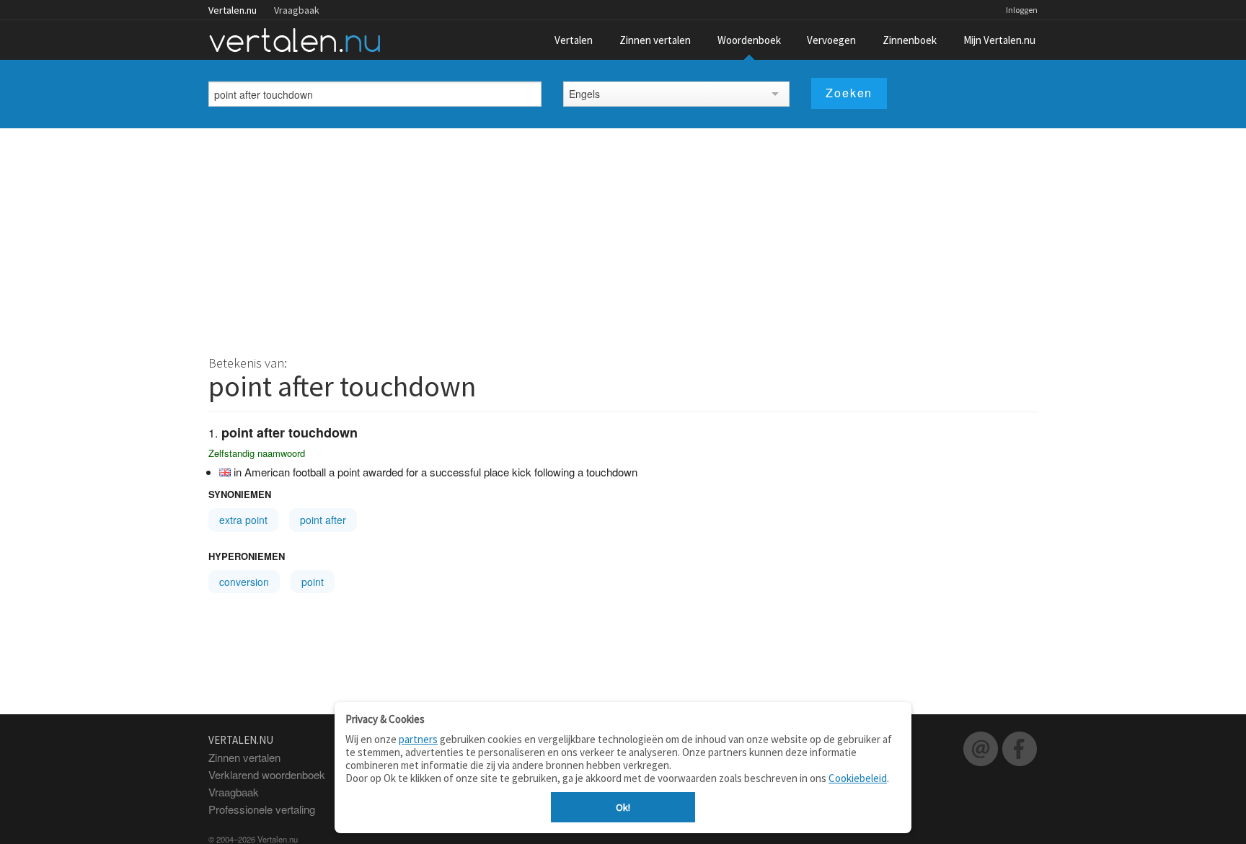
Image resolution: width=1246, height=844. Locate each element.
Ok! (623, 807)
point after (323, 519)
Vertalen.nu (232, 10)
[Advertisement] (623, 236)
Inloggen (1022, 9)
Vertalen (573, 40)
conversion (244, 581)
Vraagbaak (296, 10)
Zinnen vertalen (655, 40)
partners (418, 739)
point (312, 581)
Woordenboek (749, 40)
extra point (243, 519)
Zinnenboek (910, 40)
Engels (584, 93)
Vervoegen (831, 40)
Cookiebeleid (858, 778)
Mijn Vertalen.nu (999, 40)
